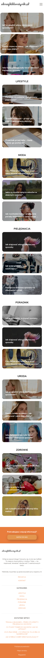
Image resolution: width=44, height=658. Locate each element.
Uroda (22, 376)
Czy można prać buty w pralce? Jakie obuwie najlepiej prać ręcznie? (22, 172)
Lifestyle (22, 81)
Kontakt (22, 581)
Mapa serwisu (22, 651)
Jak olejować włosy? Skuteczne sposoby (20, 246)
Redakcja (22, 577)
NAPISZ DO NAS (22, 537)
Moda (22, 155)
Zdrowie (22, 450)
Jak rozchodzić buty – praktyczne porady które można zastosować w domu (21, 215)
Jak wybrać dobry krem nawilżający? (16, 267)
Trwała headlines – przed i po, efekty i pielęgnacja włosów (19, 120)
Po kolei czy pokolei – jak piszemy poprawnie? (21, 98)
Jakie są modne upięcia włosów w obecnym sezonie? (21, 193)
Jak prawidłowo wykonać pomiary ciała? (21, 319)
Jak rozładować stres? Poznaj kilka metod (21, 510)
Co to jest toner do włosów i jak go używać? (22, 628)
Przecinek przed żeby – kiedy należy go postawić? (18, 141)
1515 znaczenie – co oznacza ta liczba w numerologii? (22, 633)
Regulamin (22, 655)
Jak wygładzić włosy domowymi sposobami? (17, 26)
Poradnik (22, 302)
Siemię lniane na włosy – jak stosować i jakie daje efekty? (20, 48)
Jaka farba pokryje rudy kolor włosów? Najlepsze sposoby (20, 69)
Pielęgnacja (22, 228)
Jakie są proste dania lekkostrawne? (15, 488)
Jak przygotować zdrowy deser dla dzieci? (21, 467)
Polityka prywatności (22, 646)
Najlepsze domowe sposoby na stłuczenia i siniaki (20, 289)
